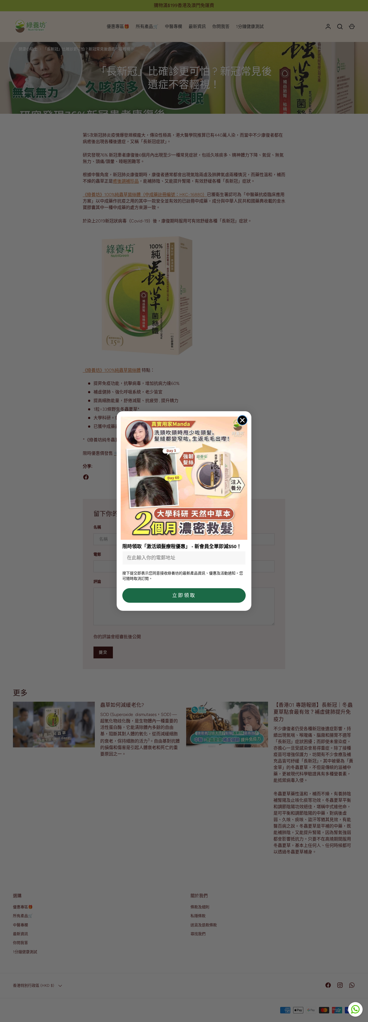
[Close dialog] (242, 420)
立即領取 (184, 595)
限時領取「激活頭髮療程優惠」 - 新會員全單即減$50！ (181, 546)
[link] (184, 478)
